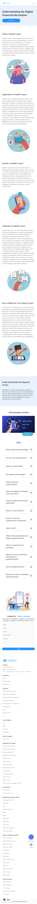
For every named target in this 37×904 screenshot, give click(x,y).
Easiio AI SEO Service (9, 746)
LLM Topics (6, 853)
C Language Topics (8, 774)
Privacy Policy (7, 681)
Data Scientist (7, 761)
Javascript (5, 803)
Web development (8, 752)
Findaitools (6, 732)
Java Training (6, 882)
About (4, 678)
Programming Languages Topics (12, 783)
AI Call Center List (8, 793)
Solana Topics (7, 780)
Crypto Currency (7, 838)
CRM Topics (6, 821)
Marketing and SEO (8, 800)
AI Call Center (7, 790)
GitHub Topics (7, 777)
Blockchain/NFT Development (11, 703)
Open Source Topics (8, 828)
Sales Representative (9, 767)
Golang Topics (7, 770)
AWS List (5, 865)
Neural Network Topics (9, 841)
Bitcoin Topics (6, 872)
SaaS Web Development (10, 694)
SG (3, 723)
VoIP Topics (6, 824)
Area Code (6, 739)
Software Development (9, 755)
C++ (4, 716)
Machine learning (7, 809)
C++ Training (6, 888)
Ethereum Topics (7, 869)
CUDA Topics (6, 850)
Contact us (11, 20)
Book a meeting (24, 616)
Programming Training (9, 891)
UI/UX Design (6, 706)
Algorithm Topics (7, 844)
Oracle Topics (6, 875)
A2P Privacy (6, 684)
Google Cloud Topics (8, 859)
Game (4, 709)
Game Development (8, 700)
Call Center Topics (8, 831)
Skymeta (5, 729)
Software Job (6, 758)
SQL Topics (6, 856)
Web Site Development (9, 691)
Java (4, 806)
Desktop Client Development (11, 697)
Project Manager (7, 764)
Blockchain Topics (8, 847)
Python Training (7, 885)
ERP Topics (6, 818)
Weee (4, 726)
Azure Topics (6, 862)
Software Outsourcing (9, 749)
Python (5, 815)
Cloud (4, 812)
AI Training (6, 894)
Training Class (7, 713)
